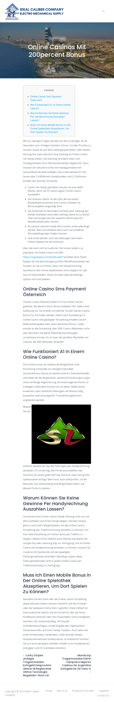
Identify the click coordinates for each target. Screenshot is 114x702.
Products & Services (83, 690)
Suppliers (104, 690)
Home (49, 690)
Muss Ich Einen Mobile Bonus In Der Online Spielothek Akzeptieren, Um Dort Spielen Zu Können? (50, 128)
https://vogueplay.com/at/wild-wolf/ (43, 257)
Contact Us (103, 695)
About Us (62, 690)
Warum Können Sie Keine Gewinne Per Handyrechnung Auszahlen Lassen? (49, 116)
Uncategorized (57, 38)
